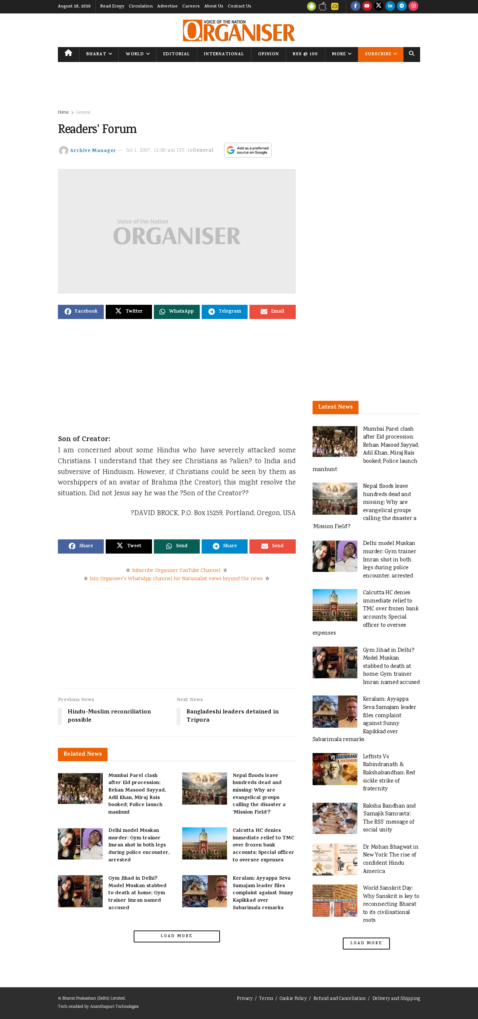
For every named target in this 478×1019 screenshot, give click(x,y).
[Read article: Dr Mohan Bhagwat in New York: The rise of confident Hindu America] (335, 859)
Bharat (96, 54)
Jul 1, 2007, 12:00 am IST (155, 150)
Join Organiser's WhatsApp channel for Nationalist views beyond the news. (177, 579)
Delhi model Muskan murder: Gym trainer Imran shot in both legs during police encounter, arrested (139, 845)
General (83, 112)
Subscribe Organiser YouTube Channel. (176, 570)
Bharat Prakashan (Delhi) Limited (93, 998)
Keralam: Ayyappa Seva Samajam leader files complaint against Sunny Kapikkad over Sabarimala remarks (263, 893)
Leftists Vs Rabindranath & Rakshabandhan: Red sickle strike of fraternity (389, 773)
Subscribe (378, 54)
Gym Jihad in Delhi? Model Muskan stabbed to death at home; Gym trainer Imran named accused (137, 893)
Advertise (167, 6)
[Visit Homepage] (239, 30)
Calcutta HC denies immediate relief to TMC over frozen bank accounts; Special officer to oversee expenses (263, 845)
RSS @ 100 (305, 54)
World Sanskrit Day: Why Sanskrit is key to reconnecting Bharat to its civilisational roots (391, 904)
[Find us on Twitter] (379, 6)
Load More (177, 936)
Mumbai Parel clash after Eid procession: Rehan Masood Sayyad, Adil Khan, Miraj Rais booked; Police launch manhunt (137, 794)
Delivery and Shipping (396, 999)
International (224, 54)
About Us (213, 6)
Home (63, 112)
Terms (266, 999)
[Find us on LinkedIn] (390, 6)
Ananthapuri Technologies (114, 1007)
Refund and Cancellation (339, 999)
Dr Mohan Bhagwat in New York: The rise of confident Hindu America (391, 859)
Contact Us (239, 6)
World (135, 54)
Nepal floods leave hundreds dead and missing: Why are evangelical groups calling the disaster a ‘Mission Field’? (259, 794)
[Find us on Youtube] (367, 6)
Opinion (268, 54)
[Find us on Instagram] (413, 6)
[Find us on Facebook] (355, 6)
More (339, 54)
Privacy (244, 999)
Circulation (141, 6)
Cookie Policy (293, 999)
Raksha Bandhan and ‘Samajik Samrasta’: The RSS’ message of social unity (389, 818)
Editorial (176, 54)
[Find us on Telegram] (402, 6)
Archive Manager (93, 151)
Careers (191, 6)
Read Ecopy (112, 6)
